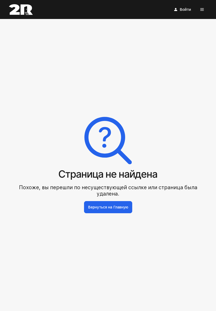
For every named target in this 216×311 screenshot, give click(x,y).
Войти (185, 9)
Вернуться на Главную (108, 207)
